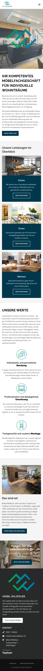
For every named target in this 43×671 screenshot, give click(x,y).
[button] (39, 4)
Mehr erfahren (21, 195)
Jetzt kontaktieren (22, 562)
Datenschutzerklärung (27, 663)
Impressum (12, 663)
